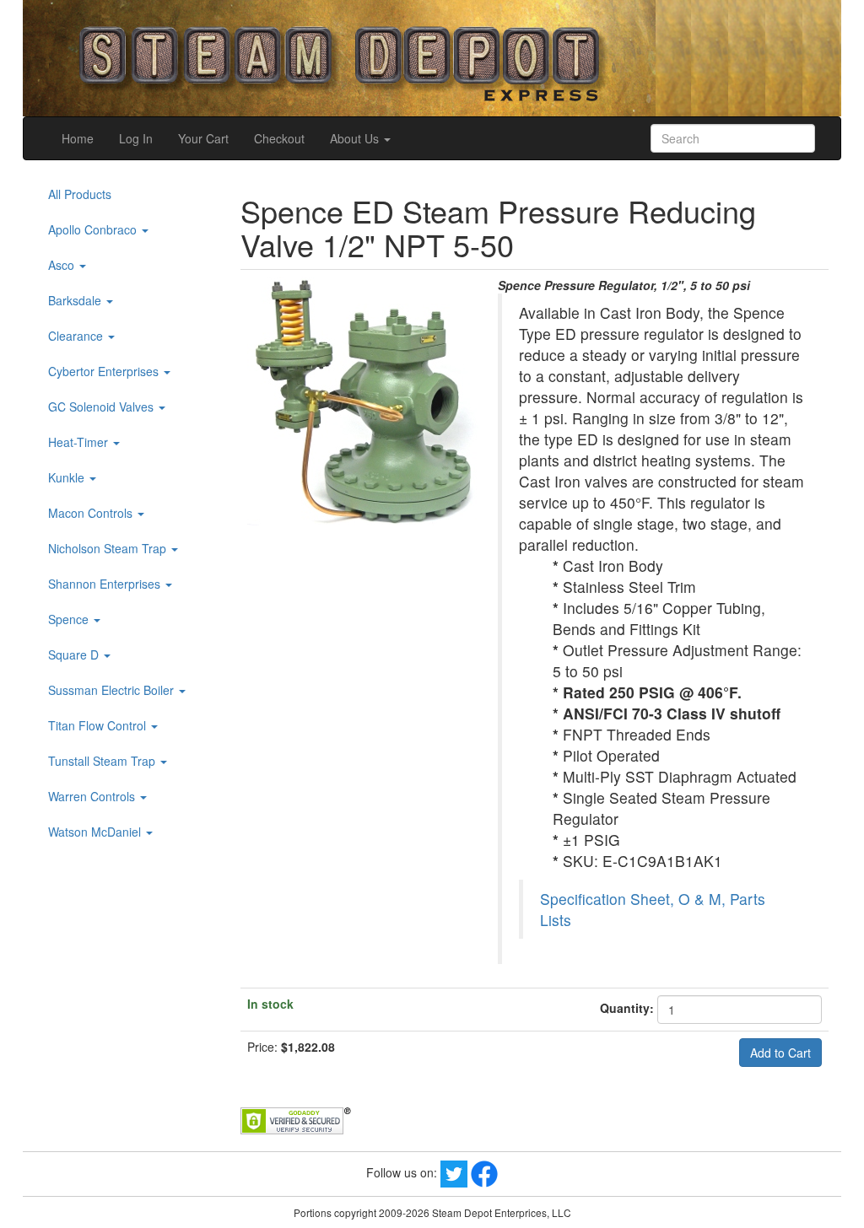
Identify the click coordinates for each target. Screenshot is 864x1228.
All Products (79, 194)
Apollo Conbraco (94, 229)
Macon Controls (92, 512)
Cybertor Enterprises (105, 371)
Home (78, 138)
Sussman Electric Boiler (112, 689)
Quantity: (627, 1007)
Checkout (279, 138)
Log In (136, 138)
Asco (63, 264)
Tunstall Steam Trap (103, 760)
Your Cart (203, 138)
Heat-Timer (79, 442)
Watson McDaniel (96, 831)
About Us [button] (356, 138)
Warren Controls (93, 796)
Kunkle (68, 477)
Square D (75, 654)
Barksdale (76, 300)
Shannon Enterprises (106, 583)
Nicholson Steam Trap (109, 548)
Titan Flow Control (98, 725)
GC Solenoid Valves (102, 406)
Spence (70, 619)
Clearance (77, 335)
